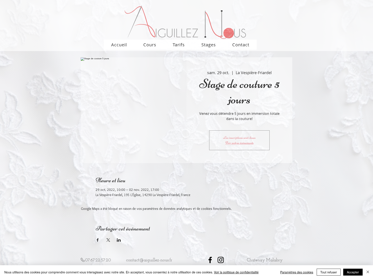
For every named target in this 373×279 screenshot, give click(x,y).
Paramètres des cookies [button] (296, 272)
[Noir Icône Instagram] (221, 260)
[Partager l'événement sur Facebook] (98, 240)
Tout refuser (328, 272)
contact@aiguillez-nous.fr (149, 260)
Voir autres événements (239, 143)
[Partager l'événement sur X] (108, 240)
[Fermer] (367, 272)
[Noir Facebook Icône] (210, 260)
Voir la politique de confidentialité (236, 272)
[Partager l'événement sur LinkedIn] (119, 240)
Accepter (353, 272)
